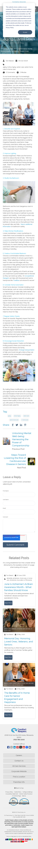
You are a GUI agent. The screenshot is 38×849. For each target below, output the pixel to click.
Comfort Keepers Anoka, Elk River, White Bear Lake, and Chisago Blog (17, 41)
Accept (25, 32)
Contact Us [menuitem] (19, 761)
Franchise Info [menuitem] (19, 782)
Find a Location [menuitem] (19, 777)
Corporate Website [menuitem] (19, 771)
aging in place (8, 683)
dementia (9, 578)
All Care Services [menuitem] (19, 766)
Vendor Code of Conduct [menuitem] (25, 794)
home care (23, 578)
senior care (20, 67)
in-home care (10, 69)
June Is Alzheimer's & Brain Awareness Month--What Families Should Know (18, 587)
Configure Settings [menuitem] (27, 792)
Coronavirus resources (19, 2)
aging (5, 67)
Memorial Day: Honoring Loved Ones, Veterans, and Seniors (18, 641)
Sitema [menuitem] (24, 796)
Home (31, 37)
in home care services (23, 629)
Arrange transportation (26, 350)
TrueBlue (16, 280)
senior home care (14, 420)
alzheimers (16, 578)
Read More (8, 603)
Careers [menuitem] (19, 755)
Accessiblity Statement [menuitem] (12, 794)
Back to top (19, 788)
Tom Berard (10, 61)
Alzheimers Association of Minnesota (21, 580)
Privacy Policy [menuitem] (9, 792)
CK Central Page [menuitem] (16, 796)
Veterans (14, 629)
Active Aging (11, 67)
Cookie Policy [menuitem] (17, 792)
